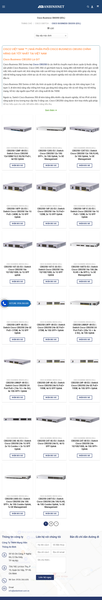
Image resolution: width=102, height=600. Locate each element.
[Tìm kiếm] (88, 6)
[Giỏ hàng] (97, 7)
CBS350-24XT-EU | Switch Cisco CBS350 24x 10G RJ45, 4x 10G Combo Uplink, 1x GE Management (51, 503)
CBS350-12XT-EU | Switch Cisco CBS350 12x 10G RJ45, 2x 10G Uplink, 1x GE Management (84, 154)
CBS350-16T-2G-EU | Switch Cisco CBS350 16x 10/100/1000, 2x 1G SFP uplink (17, 270)
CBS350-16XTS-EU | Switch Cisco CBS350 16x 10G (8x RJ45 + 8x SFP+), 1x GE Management (84, 270)
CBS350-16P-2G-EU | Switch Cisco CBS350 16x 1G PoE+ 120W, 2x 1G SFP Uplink (51, 211)
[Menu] (3, 6)
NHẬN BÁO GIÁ (17, 165)
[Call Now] (4, 303)
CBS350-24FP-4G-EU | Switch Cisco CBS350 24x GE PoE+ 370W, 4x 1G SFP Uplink (17, 328)
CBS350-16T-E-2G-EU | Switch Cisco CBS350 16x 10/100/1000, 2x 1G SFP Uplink (51, 270)
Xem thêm (50, 110)
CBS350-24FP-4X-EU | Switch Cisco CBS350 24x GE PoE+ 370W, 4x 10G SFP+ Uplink (51, 327)
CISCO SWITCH (42, 23)
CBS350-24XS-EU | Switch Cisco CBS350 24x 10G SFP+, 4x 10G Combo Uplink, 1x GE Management (17, 503)
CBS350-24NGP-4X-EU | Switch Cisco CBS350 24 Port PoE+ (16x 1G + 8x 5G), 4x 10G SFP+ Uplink (17, 386)
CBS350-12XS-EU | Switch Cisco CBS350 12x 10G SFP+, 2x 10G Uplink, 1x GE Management (51, 154)
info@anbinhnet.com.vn (19, 591)
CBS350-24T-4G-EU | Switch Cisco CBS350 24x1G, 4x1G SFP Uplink (50, 444)
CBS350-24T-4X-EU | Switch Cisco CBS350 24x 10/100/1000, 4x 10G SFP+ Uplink (84, 445)
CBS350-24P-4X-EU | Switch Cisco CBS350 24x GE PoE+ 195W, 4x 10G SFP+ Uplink (84, 385)
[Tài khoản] (92, 7)
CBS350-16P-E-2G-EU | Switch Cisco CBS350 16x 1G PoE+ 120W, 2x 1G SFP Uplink (85, 212)
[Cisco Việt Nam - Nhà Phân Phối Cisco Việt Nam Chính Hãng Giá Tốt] (51, 6)
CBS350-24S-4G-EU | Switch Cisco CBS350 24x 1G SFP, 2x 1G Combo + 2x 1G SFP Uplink (17, 445)
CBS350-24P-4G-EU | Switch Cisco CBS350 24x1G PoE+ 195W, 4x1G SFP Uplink (51, 385)
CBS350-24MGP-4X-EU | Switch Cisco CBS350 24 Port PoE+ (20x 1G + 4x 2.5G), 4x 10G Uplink (85, 328)
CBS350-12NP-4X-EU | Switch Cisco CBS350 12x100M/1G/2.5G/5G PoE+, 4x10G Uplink (17, 154)
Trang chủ (26, 23)
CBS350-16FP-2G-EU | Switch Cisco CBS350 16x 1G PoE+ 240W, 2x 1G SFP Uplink (17, 212)
